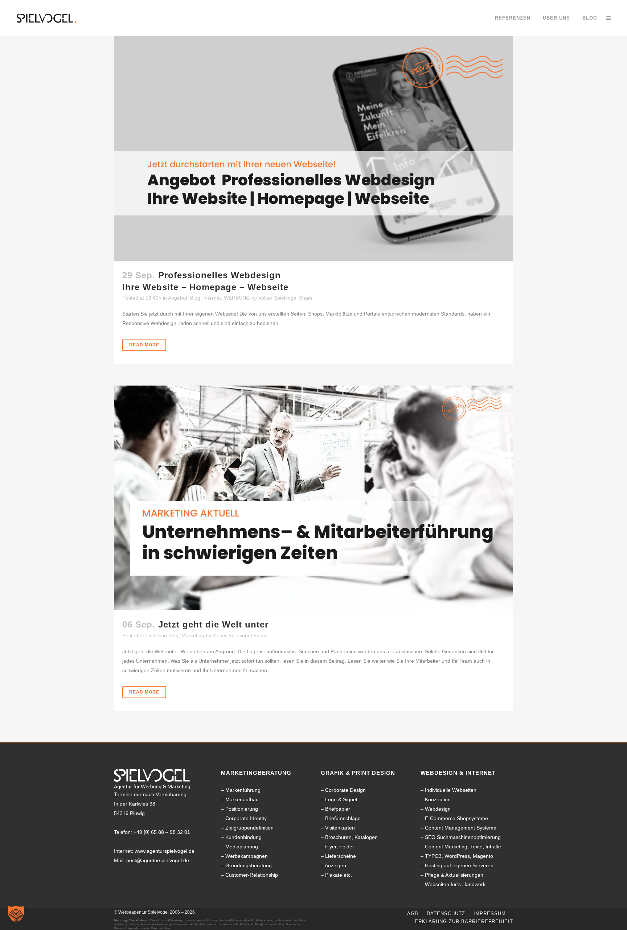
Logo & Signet (341, 799)
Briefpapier (337, 809)
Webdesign (438, 809)
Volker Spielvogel (278, 298)
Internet (212, 298)
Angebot (177, 298)
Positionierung (241, 809)
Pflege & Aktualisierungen (454, 875)
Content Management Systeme (460, 828)
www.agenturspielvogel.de (164, 851)
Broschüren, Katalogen (351, 837)
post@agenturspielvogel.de (157, 860)
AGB (412, 913)
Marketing (192, 635)
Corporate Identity (246, 818)
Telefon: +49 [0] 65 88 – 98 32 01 (152, 832)
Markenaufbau (242, 799)
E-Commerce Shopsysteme (456, 818)
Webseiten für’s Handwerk (455, 884)
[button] (16, 914)
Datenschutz (446, 913)
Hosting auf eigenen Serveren (459, 865)
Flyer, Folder (339, 846)
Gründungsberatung (248, 865)
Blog (195, 298)
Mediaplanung (241, 846)
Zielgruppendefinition (249, 828)
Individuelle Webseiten (450, 790)
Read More (144, 344)
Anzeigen (335, 865)
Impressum (490, 913)
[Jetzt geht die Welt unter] (313, 498)
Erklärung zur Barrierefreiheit (464, 921)
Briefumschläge (343, 818)
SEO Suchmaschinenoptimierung (463, 837)
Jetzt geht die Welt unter (213, 624)
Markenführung (243, 790)
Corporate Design (345, 790)
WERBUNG (237, 298)
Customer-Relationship (251, 875)
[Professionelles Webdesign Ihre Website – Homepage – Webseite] (313, 148)
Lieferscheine (340, 856)
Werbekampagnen (246, 856)
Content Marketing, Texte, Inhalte (463, 846)
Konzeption (438, 799)
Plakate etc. (338, 875)
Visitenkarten (340, 828)
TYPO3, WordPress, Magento (459, 856)
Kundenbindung (243, 837)
